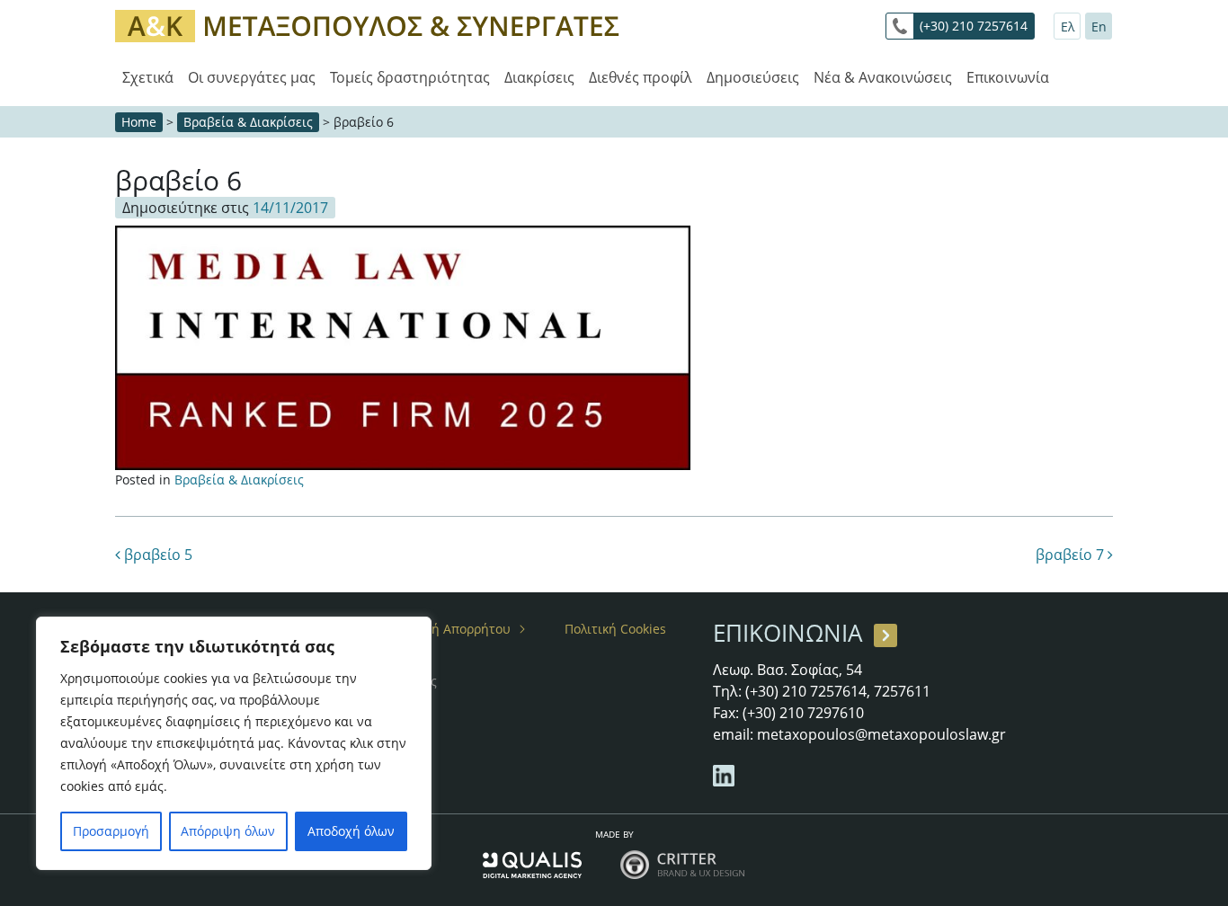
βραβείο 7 (1072, 554)
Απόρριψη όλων (228, 830)
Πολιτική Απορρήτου (449, 628)
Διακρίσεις (539, 77)
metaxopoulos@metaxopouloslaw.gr (881, 734)
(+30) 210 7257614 (974, 25)
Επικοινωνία (1007, 77)
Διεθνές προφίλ (640, 77)
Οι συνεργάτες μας (252, 77)
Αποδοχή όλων (351, 830)
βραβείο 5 (156, 554)
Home (138, 121)
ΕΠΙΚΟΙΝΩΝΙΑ (787, 633)
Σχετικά (148, 77)
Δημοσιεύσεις (753, 77)
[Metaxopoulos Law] (371, 25)
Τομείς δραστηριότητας (410, 77)
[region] (234, 743)
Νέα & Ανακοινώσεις (883, 77)
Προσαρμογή (111, 830)
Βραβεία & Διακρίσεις (248, 121)
